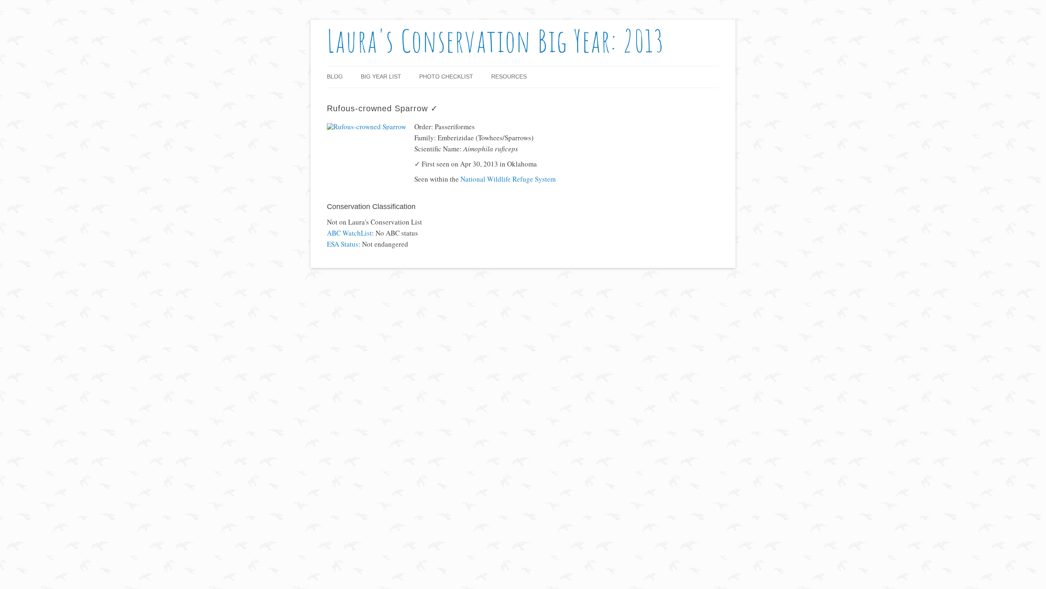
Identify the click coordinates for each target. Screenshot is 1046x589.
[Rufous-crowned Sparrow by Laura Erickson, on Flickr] (366, 126)
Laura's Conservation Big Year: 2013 (496, 40)
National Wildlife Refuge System (508, 179)
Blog (335, 76)
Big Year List (381, 76)
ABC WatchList (349, 233)
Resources (509, 76)
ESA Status (342, 244)
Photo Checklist (446, 76)
